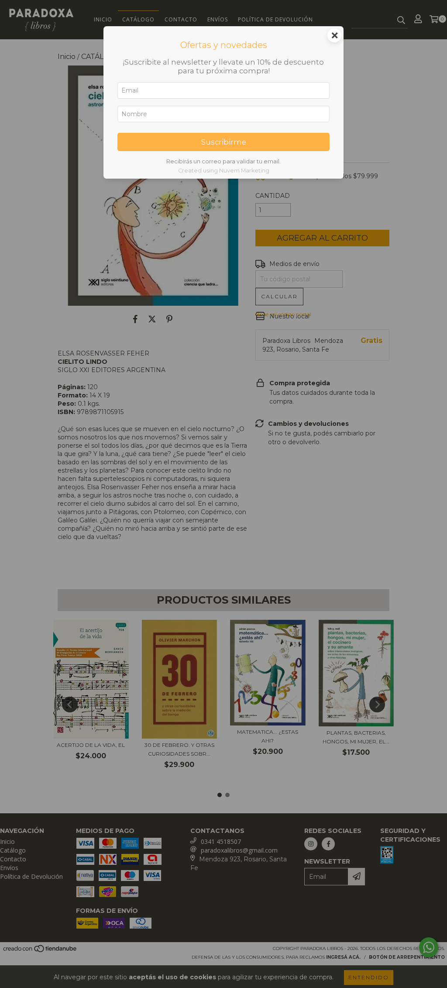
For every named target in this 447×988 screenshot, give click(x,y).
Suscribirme (223, 142)
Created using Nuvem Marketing (223, 170)
